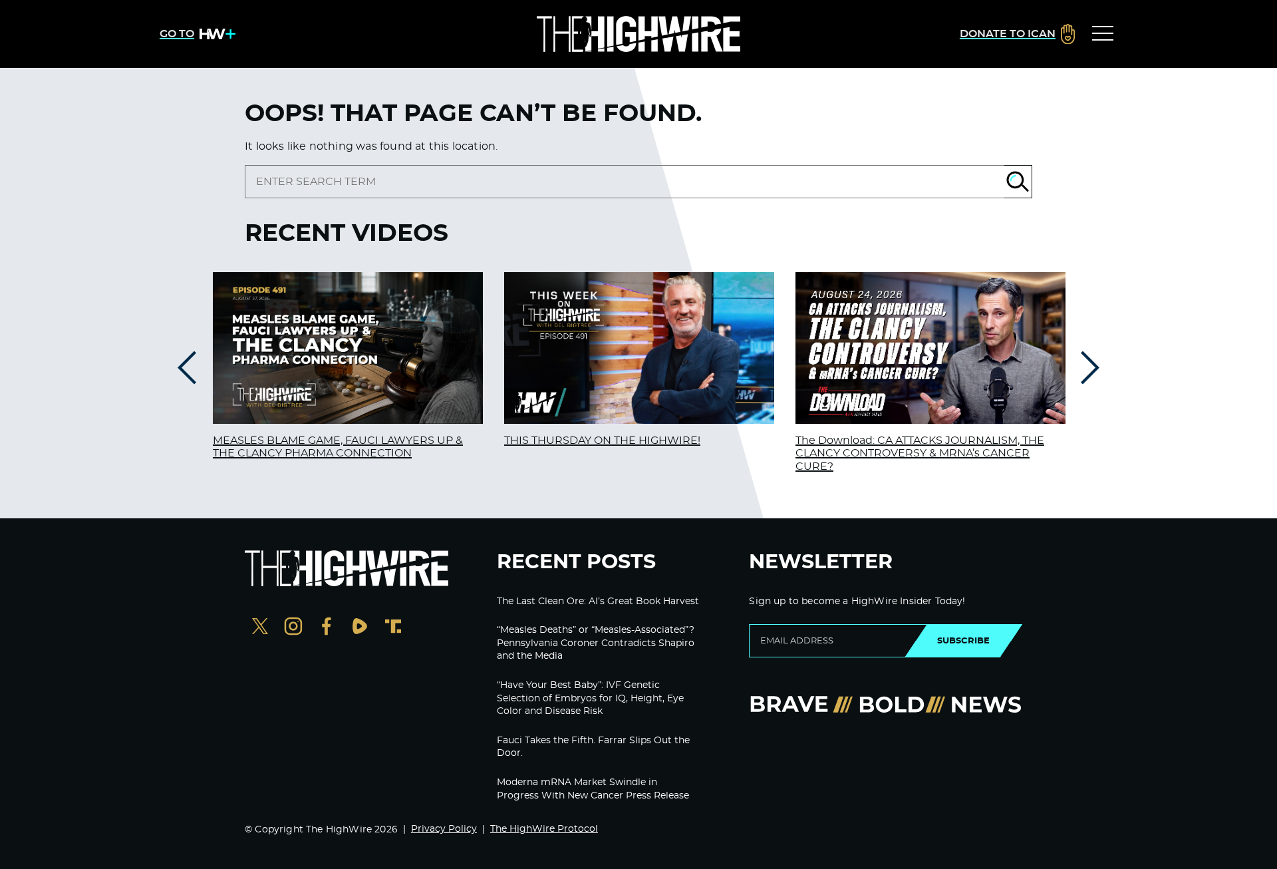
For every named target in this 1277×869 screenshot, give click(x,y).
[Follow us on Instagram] (293, 628)
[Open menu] (1102, 34)
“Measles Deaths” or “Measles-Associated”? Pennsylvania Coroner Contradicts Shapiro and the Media (595, 643)
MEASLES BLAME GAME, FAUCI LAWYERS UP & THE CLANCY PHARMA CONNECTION (338, 446)
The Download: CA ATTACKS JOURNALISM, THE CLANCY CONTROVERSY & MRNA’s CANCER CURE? (919, 453)
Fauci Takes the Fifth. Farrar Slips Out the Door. (593, 747)
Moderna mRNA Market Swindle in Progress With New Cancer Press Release (593, 789)
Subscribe (963, 640)
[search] (624, 181)
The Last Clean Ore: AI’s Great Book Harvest (598, 601)
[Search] (1018, 181)
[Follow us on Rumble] (360, 628)
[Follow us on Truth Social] (393, 628)
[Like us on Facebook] (326, 628)
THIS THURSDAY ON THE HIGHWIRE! (602, 440)
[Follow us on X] (260, 628)
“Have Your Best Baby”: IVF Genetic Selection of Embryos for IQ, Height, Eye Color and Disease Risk (590, 698)
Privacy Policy (444, 829)
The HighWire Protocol (544, 829)
